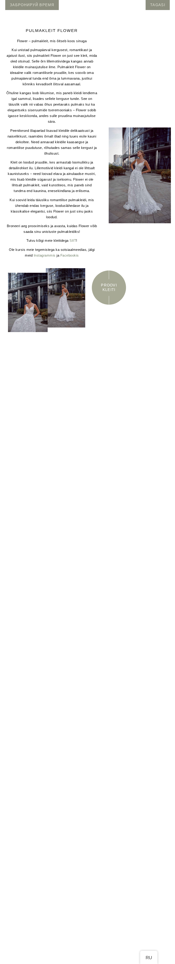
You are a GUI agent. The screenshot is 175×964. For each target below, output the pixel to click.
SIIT (72, 240)
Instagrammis (45, 255)
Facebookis (69, 255)
